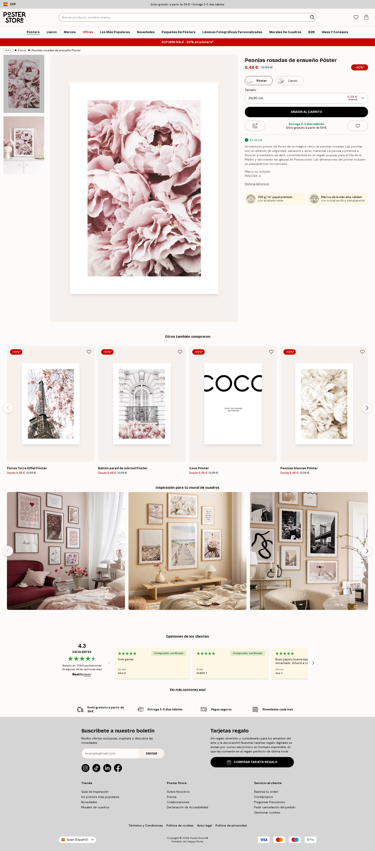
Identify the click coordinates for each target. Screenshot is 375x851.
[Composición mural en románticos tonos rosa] (66, 551)
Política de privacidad (231, 825)
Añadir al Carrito (306, 112)
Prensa (171, 797)
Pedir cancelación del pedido (275, 807)
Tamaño (250, 90)
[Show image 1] (23, 84)
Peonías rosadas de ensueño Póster (56, 50)
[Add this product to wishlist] (357, 126)
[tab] (356, 17)
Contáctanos (263, 797)
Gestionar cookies (267, 812)
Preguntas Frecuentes (269, 802)
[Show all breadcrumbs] (8, 50)
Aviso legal (204, 825)
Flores (22, 50)
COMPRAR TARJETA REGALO (255, 762)
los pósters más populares (100, 797)
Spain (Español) (77, 839)
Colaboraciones (178, 802)
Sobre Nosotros (178, 792)
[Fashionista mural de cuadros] (309, 551)
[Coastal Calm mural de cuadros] (187, 551)
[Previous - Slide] (8, 408)
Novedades (89, 802)
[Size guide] (255, 126)
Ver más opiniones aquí (188, 689)
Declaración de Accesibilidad (187, 807)
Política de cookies (180, 825)
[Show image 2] (23, 145)
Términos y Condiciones (145, 825)
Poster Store (197, 838)
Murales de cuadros (95, 807)
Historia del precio (257, 184)
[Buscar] (313, 17)
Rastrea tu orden (266, 792)
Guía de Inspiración (95, 792)
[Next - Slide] (367, 408)
